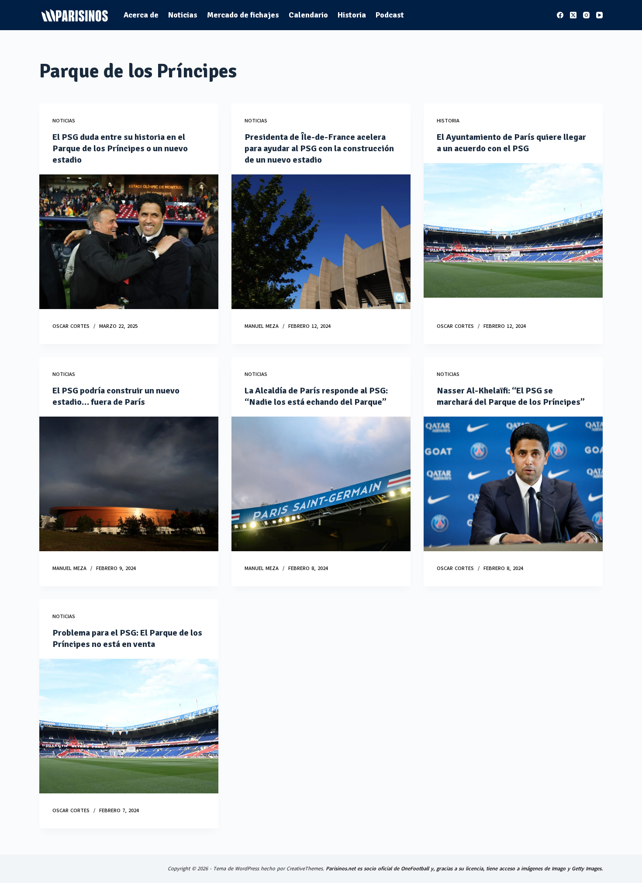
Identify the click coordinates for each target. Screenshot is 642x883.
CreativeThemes (304, 868)
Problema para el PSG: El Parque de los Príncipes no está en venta (127, 638)
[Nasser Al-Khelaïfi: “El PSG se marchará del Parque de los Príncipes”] (513, 484)
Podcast (390, 15)
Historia (352, 15)
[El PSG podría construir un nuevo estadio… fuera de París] (128, 484)
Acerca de (141, 15)
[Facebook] (560, 15)
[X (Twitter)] (573, 15)
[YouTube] (599, 15)
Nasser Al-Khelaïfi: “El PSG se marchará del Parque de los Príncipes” (511, 396)
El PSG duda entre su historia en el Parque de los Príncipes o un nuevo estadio (120, 148)
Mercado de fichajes (243, 15)
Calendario (308, 15)
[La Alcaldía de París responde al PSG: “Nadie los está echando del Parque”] (321, 484)
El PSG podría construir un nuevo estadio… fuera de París (115, 396)
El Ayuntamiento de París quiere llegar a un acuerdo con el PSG (511, 143)
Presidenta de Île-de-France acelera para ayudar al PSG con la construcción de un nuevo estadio (319, 148)
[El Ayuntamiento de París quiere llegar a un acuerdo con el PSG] (513, 230)
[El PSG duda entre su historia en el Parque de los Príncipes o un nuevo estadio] (128, 241)
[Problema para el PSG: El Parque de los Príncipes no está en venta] (128, 726)
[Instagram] (586, 15)
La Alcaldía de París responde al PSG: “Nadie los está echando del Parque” (316, 396)
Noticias (182, 15)
